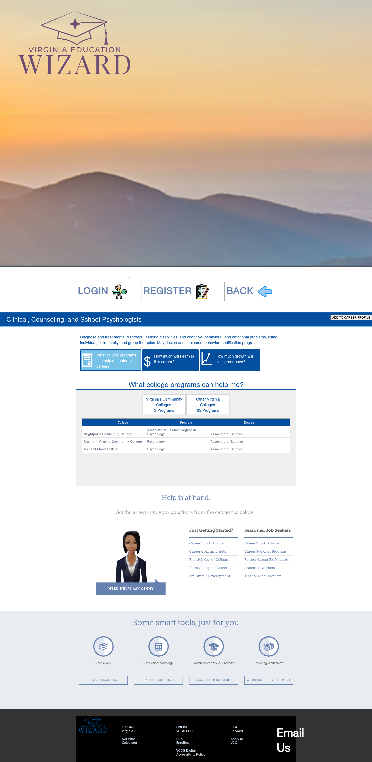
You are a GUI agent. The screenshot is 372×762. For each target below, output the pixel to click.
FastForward (237, 729)
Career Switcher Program (265, 551)
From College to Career (208, 568)
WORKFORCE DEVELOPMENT (269, 680)
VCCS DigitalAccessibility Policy (190, 752)
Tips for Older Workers (262, 576)
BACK (240, 290)
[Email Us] (259, 742)
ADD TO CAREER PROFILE (351, 317)
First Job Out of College (208, 560)
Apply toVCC (237, 740)
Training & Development (209, 576)
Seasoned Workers (259, 568)
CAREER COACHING (158, 680)
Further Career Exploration (266, 560)
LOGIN (93, 290)
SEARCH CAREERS (103, 680)
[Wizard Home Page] (65, 36)
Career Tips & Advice (206, 543)
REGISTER (168, 290)
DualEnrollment (184, 740)
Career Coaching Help (207, 551)
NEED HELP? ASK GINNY (131, 589)
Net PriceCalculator (129, 740)
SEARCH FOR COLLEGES (213, 680)
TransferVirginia (128, 729)
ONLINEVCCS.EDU (184, 729)
